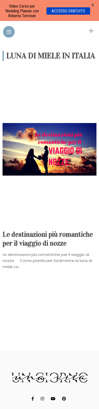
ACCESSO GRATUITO (68, 11)
